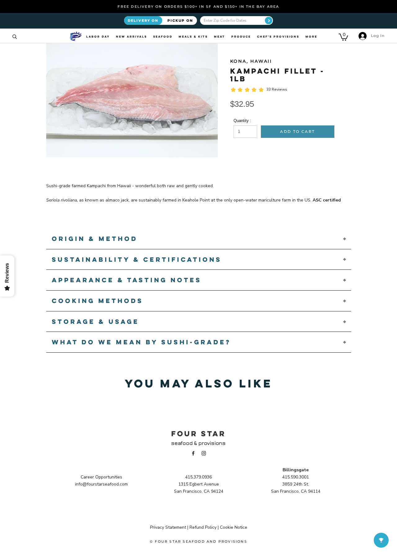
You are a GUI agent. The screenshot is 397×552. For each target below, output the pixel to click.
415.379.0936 (198, 477)
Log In (377, 35)
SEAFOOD (162, 36)
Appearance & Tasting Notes (127, 280)
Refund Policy (203, 527)
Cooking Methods (97, 300)
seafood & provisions (198, 443)
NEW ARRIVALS (131, 36)
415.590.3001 (295, 477)
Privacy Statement (168, 527)
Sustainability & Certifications (137, 259)
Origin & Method (95, 238)
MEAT (219, 36)
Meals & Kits (193, 36)
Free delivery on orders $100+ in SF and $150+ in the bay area (198, 6)
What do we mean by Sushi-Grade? (141, 342)
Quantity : (242, 120)
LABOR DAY (98, 36)
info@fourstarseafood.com (101, 484)
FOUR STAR (198, 433)
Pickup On (180, 20)
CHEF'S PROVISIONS (278, 36)
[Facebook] (193, 453)
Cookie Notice (233, 527)
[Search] (14, 36)
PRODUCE (241, 36)
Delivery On (143, 20)
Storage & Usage (95, 321)
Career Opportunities (101, 477)
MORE (311, 36)
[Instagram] (204, 453)
